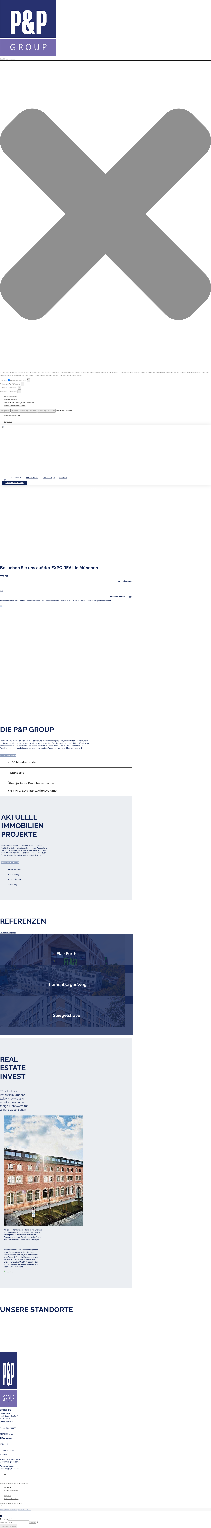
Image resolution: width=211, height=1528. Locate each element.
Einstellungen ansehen (28, 411)
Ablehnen (14, 411)
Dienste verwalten (10, 399)
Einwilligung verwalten (8, 1526)
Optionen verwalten (11, 396)
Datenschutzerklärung (12, 415)
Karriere (63, 478)
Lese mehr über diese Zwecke (14, 406)
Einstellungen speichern (46, 411)
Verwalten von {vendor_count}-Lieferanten (19, 402)
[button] (105, 214)
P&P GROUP (47, 478)
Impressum (8, 422)
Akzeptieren (5, 411)
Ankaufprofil (32, 478)
